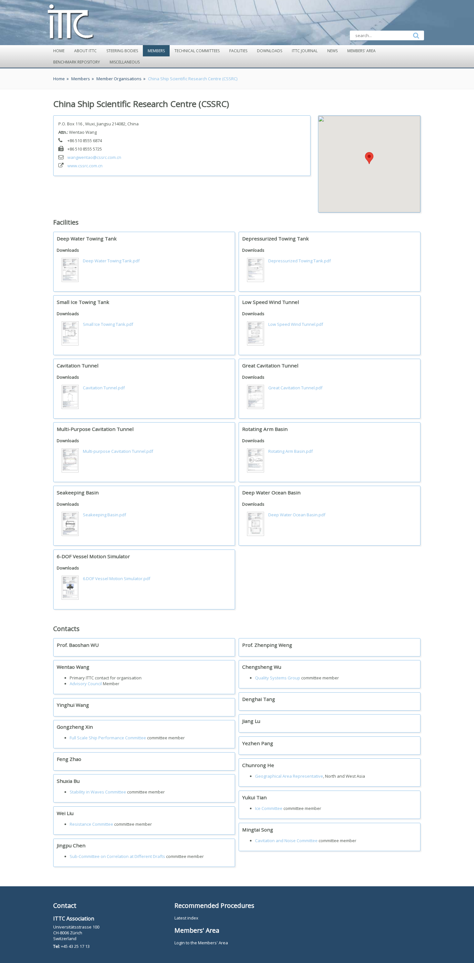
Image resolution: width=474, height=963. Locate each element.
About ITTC (85, 51)
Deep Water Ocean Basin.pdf (296, 515)
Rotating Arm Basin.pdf (290, 451)
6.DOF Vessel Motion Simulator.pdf (116, 578)
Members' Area (361, 51)
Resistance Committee (91, 824)
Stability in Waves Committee (98, 792)
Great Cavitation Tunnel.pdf (295, 388)
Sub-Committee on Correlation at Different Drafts (117, 856)
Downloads (269, 51)
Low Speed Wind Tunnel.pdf (295, 324)
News (332, 51)
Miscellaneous (125, 62)
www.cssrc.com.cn (85, 166)
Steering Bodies (122, 51)
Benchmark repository (76, 62)
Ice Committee (268, 808)
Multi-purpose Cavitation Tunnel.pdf (118, 451)
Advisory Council (86, 683)
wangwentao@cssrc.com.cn (94, 157)
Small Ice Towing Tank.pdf (108, 324)
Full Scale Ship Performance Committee (108, 738)
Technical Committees (197, 51)
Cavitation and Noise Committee (286, 840)
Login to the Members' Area (201, 943)
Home (58, 51)
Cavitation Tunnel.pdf (104, 388)
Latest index (186, 918)
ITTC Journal (305, 51)
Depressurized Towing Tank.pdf (299, 261)
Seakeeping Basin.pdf (104, 515)
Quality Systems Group (277, 678)
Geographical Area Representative (289, 776)
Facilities (238, 51)
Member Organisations (119, 79)
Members (156, 51)
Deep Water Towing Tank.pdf (111, 261)
